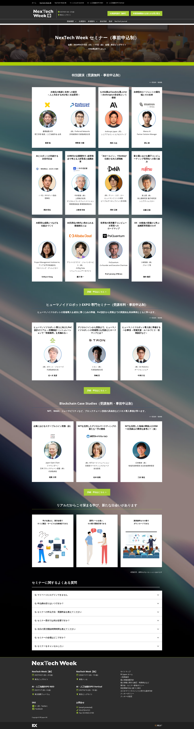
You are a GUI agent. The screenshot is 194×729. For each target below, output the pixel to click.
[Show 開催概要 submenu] (76, 21)
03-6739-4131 (84, 710)
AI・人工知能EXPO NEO (95, 3)
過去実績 (103, 21)
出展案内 (82, 21)
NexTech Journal (121, 21)
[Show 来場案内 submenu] (97, 21)
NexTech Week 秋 (60, 3)
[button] (118, 13)
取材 (110, 21)
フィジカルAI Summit (77, 3)
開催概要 (70, 21)
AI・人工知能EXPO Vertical (115, 3)
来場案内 (91, 21)
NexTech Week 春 (45, 3)
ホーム (34, 3)
